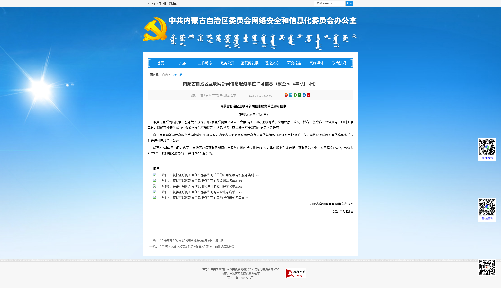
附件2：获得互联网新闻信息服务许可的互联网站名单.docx (202, 180)
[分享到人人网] (304, 95)
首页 (160, 63)
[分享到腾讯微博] (290, 95)
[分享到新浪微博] (286, 95)
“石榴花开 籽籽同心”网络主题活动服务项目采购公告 (192, 240)
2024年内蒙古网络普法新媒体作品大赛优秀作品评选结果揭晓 (197, 246)
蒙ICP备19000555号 (240, 278)
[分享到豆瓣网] (299, 95)
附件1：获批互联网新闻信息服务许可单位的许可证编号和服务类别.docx (211, 175)
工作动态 (205, 63)
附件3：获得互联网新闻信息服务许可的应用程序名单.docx (202, 186)
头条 (182, 63)
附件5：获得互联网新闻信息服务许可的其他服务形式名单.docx (205, 197)
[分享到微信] (295, 95)
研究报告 (294, 63)
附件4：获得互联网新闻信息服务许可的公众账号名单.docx (202, 192)
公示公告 (177, 74)
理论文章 (272, 63)
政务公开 (227, 63)
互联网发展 (250, 63)
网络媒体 (317, 63)
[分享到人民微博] (308, 95)
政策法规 (339, 63)
